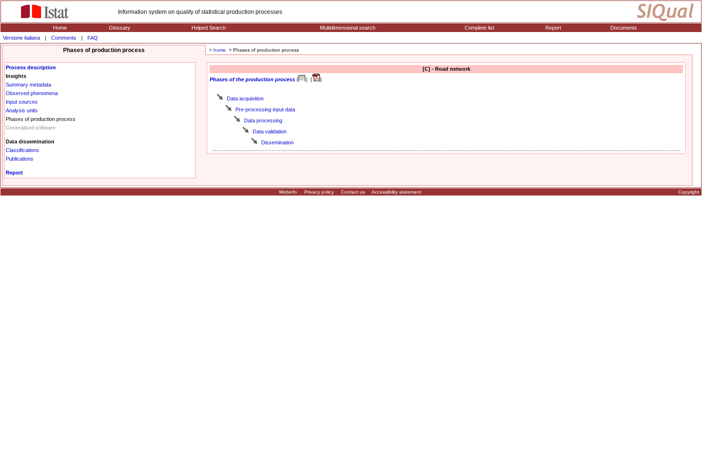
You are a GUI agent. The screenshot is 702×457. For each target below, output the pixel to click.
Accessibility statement (396, 192)
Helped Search (208, 28)
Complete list (479, 28)
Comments (63, 38)
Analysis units (22, 110)
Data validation (270, 131)
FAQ (92, 38)
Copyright (688, 192)
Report (553, 28)
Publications (19, 159)
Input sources (22, 102)
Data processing (263, 120)
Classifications (22, 150)
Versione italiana (21, 38)
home (219, 50)
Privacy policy (319, 192)
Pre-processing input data (265, 109)
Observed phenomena (32, 93)
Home (60, 28)
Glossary (119, 28)
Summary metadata (28, 84)
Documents (623, 28)
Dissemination (277, 142)
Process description (31, 67)
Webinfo (288, 192)
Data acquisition (245, 98)
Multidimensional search (347, 28)
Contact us (353, 192)
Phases (219, 79)
